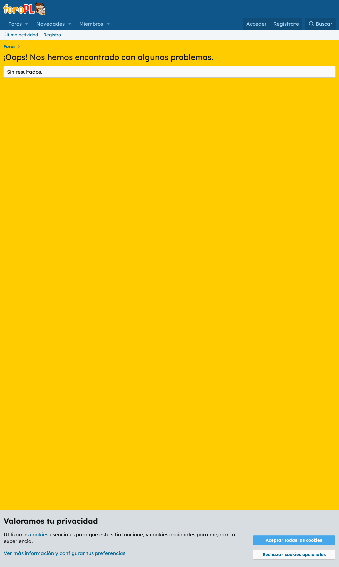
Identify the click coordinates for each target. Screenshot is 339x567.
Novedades (50, 24)
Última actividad (20, 34)
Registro (52, 34)
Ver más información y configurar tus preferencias (64, 553)
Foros (15, 24)
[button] (26, 24)
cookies (39, 534)
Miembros (91, 24)
